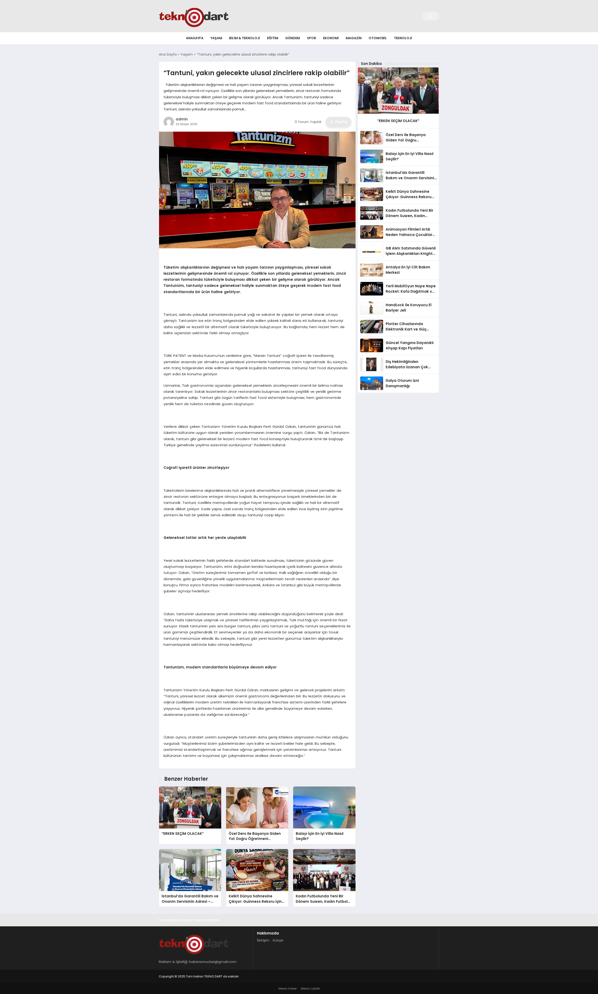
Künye (278, 940)
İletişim (263, 940)
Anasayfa (194, 38)
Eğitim (272, 38)
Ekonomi (331, 38)
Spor (311, 38)
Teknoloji (403, 38)
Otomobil (378, 38)
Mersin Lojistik (310, 988)
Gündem (292, 38)
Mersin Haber (287, 988)
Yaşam (216, 38)
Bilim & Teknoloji (244, 38)
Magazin (354, 38)
